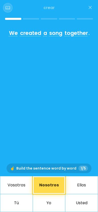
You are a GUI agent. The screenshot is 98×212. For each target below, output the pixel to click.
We (13, 33)
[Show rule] (8, 8)
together (76, 33)
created (30, 33)
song (55, 33)
